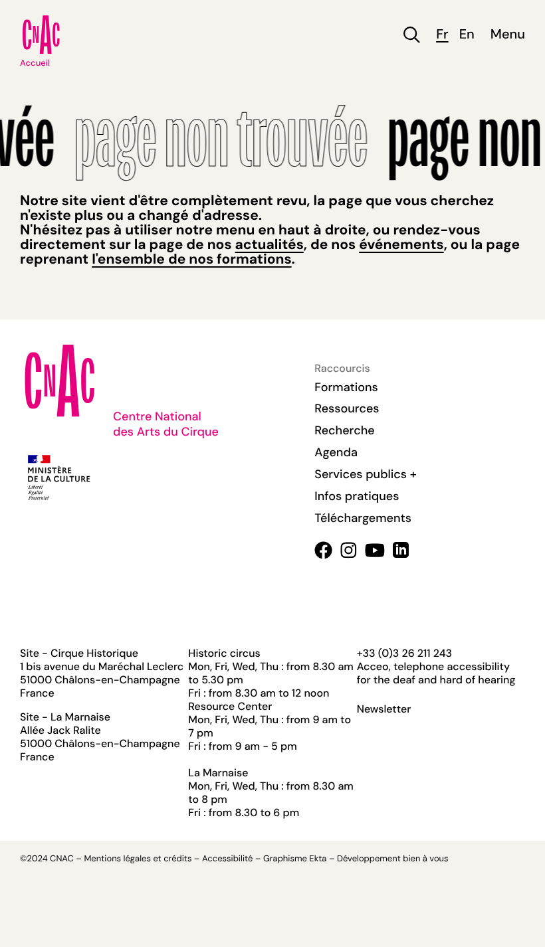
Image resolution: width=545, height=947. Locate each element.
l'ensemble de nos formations (191, 259)
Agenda (336, 452)
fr (442, 35)
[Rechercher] (411, 35)
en (467, 35)
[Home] (41, 34)
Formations (346, 387)
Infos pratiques (356, 496)
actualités (269, 244)
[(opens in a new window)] (323, 550)
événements (401, 244)
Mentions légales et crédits (137, 859)
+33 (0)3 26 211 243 (404, 653)
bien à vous (425, 859)
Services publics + (365, 474)
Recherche (344, 430)
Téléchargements (362, 518)
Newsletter (384, 709)
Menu (507, 35)
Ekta (317, 859)
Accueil (35, 63)
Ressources (346, 408)
